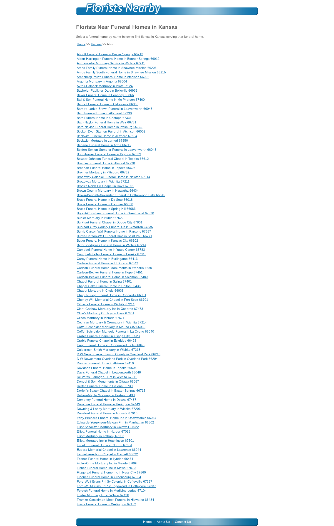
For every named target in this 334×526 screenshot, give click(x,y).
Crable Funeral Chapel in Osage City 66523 (108, 336)
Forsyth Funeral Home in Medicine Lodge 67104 (112, 490)
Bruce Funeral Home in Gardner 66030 (105, 204)
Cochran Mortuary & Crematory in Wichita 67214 (112, 322)
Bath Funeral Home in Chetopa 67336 (104, 118)
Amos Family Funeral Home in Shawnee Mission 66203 (117, 68)
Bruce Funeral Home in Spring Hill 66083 (106, 208)
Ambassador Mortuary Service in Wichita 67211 (111, 63)
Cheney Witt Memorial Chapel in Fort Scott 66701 (112, 299)
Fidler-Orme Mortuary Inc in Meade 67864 (107, 463)
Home (81, 44)
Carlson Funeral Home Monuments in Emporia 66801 (115, 268)
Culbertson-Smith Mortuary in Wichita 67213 (108, 349)
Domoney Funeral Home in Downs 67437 (106, 399)
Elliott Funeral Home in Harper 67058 (103, 431)
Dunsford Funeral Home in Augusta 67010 (107, 413)
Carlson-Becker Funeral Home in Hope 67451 (110, 272)
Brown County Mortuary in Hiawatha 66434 (108, 190)
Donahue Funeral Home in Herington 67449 (108, 404)
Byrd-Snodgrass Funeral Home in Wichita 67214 (111, 245)
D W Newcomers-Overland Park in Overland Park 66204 (117, 359)
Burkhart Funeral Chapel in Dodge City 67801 (109, 222)
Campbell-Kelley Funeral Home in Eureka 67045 (111, 254)
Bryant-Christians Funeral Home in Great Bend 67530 (115, 213)
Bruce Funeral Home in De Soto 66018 (105, 199)
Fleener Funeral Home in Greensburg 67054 (109, 477)
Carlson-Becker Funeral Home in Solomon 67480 (112, 277)
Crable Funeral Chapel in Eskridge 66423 (106, 340)
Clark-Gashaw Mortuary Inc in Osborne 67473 (110, 309)
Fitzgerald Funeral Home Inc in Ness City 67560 (111, 472)
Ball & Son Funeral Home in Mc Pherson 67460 (111, 99)
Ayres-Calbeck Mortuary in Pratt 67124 (105, 86)
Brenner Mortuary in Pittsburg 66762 (103, 172)
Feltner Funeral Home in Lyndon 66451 (105, 459)
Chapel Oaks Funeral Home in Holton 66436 (109, 286)
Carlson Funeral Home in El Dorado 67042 (107, 263)
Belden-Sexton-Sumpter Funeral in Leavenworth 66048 (116, 149)
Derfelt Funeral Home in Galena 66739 (105, 386)
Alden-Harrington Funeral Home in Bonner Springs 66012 (118, 58)
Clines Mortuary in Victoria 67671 (101, 318)
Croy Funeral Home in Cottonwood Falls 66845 (111, 345)
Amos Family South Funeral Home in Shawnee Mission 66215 (121, 72)
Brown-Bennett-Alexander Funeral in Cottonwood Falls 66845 (121, 195)
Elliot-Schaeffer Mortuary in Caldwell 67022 (108, 427)
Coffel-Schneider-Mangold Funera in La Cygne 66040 (115, 331)
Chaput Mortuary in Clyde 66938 (100, 290)
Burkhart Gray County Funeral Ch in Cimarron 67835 (115, 227)
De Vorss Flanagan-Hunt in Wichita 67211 (107, 377)
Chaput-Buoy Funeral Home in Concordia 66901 (111, 295)
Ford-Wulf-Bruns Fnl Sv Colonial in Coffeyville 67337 (114, 481)
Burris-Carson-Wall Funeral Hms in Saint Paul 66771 (114, 236)
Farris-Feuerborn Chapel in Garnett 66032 (107, 454)
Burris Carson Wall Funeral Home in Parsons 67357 (114, 231)
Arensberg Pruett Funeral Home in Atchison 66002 (113, 77)
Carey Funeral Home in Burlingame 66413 (107, 258)
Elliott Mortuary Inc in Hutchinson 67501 (105, 440)
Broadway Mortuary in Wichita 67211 (103, 181)
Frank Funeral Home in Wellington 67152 (106, 504)
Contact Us (183, 521)
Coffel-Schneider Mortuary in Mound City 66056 (111, 327)
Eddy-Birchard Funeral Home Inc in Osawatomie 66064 (116, 418)
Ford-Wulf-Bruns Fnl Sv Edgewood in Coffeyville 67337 (116, 486)
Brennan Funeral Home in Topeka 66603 (106, 168)
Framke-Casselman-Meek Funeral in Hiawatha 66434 (115, 499)
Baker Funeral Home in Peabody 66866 (105, 95)
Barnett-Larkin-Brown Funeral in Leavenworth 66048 (114, 108)
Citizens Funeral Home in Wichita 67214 (106, 304)
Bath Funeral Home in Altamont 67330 (104, 113)
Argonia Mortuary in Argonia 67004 (102, 81)
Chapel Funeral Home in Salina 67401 (104, 281)
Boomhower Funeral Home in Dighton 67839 (109, 154)
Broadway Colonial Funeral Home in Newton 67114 (113, 177)
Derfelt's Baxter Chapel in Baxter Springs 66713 (111, 390)
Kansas (96, 44)
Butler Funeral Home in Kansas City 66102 (107, 240)
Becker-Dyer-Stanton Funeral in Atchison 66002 (111, 131)
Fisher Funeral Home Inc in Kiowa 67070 (106, 468)
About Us (163, 521)
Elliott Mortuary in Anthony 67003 (100, 436)
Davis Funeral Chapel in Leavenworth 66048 (109, 372)
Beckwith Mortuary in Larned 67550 (102, 140)
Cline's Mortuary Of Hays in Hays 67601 (105, 313)
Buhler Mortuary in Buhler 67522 (100, 218)
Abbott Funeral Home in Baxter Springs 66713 (110, 54)
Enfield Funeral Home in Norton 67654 (104, 445)
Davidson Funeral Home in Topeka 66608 (107, 368)
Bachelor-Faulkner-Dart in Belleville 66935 (107, 90)
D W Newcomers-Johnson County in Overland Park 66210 (118, 354)
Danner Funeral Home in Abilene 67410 (105, 363)
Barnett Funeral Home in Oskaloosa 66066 (107, 104)
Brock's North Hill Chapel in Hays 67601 (105, 186)
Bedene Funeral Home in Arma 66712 (104, 145)
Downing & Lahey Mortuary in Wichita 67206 (109, 409)
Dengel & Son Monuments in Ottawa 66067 (108, 381)
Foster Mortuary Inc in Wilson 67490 (103, 495)
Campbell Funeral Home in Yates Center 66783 (111, 249)
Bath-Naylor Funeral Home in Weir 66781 (106, 122)
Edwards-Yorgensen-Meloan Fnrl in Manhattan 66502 (115, 422)
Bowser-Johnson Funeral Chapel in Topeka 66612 (113, 158)
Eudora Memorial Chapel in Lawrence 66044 (109, 449)
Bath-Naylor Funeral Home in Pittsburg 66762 (109, 127)
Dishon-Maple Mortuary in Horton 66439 (106, 395)
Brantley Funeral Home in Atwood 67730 (106, 163)
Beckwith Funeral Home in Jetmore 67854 (107, 136)
